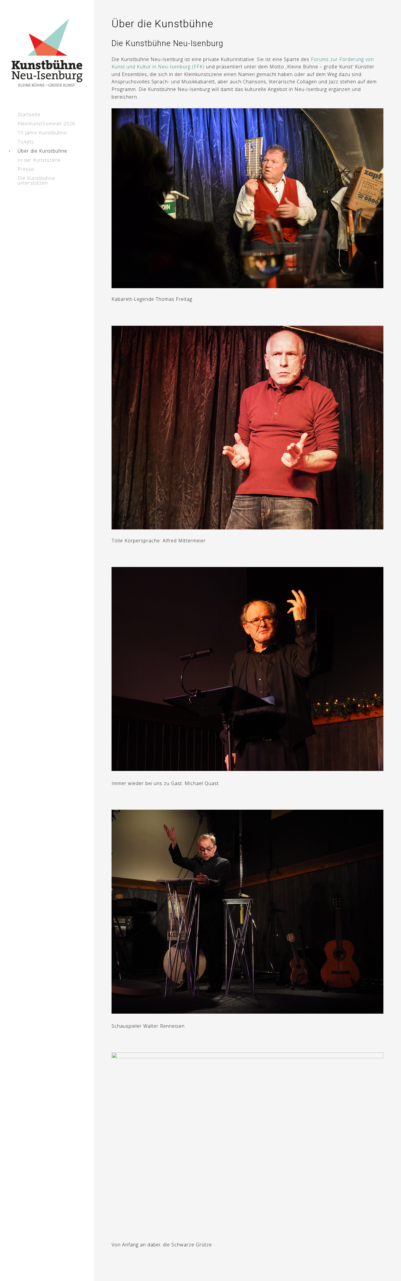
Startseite (29, 114)
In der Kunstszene (39, 160)
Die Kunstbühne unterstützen (36, 180)
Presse (26, 169)
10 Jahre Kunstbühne (42, 132)
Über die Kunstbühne (42, 151)
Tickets (26, 142)
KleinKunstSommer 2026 (46, 123)
